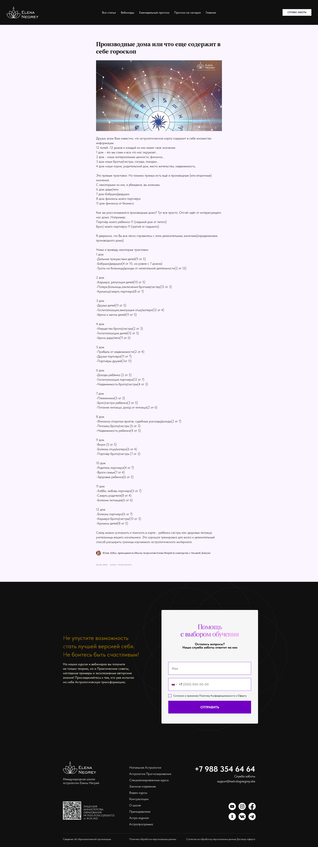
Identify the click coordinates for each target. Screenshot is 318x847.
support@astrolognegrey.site (236, 781)
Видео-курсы (138, 793)
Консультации (138, 799)
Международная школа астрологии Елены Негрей (81, 781)
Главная (211, 12)
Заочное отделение (142, 786)
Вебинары (127, 12)
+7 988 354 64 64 (225, 768)
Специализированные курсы (149, 780)
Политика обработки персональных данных (152, 839)
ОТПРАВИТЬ (209, 707)
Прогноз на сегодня (187, 12)
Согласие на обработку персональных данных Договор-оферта (220, 839)
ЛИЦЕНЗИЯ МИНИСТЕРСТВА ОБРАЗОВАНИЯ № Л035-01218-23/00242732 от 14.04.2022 (98, 812)
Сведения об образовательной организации (87, 839)
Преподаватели (140, 812)
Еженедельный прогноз (154, 12)
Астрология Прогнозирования (150, 774)
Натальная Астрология (145, 767)
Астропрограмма (141, 824)
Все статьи (109, 12)
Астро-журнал (139, 818)
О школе (135, 805)
